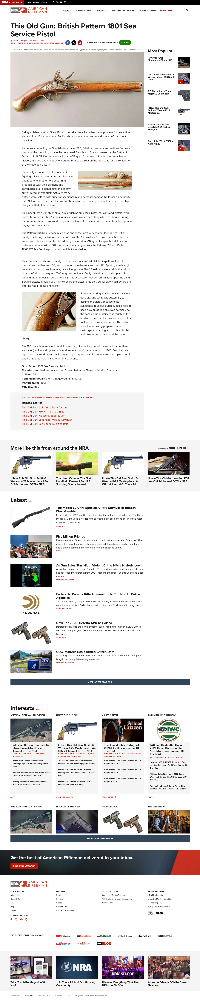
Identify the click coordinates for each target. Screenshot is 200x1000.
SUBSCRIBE (24, 865)
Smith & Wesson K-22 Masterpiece (76, 754)
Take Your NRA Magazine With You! (29, 983)
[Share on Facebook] (68, 41)
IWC (151, 757)
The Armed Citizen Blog (127, 753)
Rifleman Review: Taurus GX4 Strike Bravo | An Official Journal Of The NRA (31, 748)
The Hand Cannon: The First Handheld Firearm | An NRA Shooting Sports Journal (73, 481)
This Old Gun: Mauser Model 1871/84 (43, 416)
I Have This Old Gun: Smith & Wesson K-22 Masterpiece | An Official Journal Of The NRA (29, 481)
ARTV (12, 797)
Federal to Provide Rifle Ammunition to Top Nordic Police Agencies (98, 596)
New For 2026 (83, 10)
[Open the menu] (169, 10)
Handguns (38, 43)
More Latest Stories (111, 681)
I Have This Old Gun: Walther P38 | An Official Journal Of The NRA (168, 479)
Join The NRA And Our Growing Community (75, 983)
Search (13, 910)
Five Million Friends (70, 536)
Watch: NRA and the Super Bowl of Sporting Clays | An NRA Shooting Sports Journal (30, 763)
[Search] (187, 10)
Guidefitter (159, 757)
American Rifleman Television (27, 715)
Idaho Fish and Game (174, 757)
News (66, 10)
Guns (64, 526)
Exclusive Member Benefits (159, 899)
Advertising (15, 895)
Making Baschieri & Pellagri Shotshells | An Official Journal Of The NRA (30, 783)
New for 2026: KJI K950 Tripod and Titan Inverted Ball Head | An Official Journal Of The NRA (168, 765)
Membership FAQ (155, 902)
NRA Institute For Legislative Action (117, 899)
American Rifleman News (162, 715)
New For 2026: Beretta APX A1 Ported (84, 622)
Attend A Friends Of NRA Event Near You (167, 983)
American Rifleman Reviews (26, 806)
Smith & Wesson (82, 753)
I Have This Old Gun (24, 43)
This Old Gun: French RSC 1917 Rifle (43, 411)
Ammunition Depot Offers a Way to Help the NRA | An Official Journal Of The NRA (168, 787)
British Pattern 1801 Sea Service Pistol (48, 398)
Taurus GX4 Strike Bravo (34, 753)
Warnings (58, 996)
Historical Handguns (53, 43)
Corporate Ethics (44, 996)
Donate (44, 2)
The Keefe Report (157, 806)
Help (12, 906)
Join (29, 2)
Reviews (100, 10)
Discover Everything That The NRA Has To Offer (120, 983)
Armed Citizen (148, 10)
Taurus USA (18, 753)
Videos (59, 902)
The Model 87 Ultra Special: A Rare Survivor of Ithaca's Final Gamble (96, 509)
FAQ (12, 902)
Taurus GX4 (18, 756)
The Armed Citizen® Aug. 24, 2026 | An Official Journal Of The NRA (122, 748)
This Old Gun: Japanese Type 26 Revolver (47, 420)
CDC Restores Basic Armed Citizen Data (85, 651)
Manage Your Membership (159, 906)
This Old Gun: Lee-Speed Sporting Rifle (45, 424)
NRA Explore (107, 902)
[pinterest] (80, 41)
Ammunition (67, 608)
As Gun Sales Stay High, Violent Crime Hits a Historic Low (98, 565)
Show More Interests (114, 838)
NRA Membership (155, 895)
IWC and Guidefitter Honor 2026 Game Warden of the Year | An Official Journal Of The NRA (167, 749)
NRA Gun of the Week (124, 10)
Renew (36, 2)
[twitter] (74, 41)
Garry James (88, 398)
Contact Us (15, 899)
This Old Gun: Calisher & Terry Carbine (45, 407)
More (31, 501)
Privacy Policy (15, 996)
